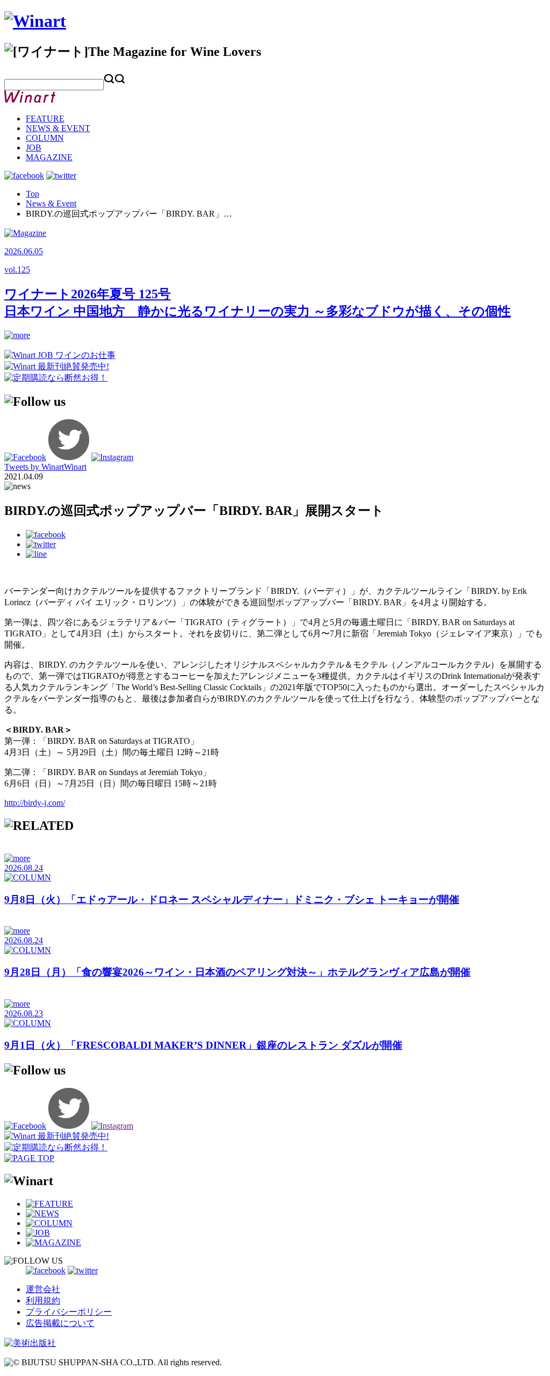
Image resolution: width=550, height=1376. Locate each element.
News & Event (51, 203)
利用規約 (43, 1300)
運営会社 (43, 1289)
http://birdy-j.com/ (34, 802)
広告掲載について (60, 1323)
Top (32, 193)
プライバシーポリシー (69, 1311)
